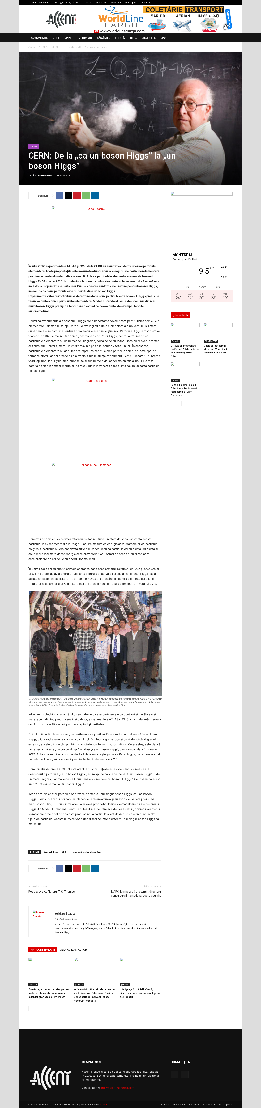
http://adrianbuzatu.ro (66, 919)
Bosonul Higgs (51, 851)
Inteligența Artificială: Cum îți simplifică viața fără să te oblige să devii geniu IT (140, 993)
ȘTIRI (56, 38)
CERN (64, 851)
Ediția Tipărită (131, 2)
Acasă (31, 47)
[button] (228, 38)
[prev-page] (30, 1008)
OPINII (68, 38)
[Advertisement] (95, 837)
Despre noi (115, 2)
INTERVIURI (85, 38)
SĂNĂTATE (103, 38)
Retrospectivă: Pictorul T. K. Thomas (51, 891)
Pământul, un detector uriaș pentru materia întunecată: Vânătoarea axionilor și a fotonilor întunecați (48, 993)
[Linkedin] (95, 195)
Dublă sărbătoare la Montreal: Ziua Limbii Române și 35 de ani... (216, 349)
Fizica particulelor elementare (86, 851)
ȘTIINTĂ (120, 38)
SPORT (165, 38)
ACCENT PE (149, 38)
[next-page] (37, 1008)
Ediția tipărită (225, 1104)
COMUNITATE (39, 38)
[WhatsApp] (86, 195)
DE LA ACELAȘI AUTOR (73, 949)
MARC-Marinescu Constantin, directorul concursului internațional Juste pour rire (136, 893)
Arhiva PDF (147, 2)
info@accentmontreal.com (117, 1087)
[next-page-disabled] (179, 403)
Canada (175, 341)
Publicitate (101, 2)
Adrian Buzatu (44, 175)
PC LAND (104, 1104)
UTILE (133, 38)
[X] (230, 2)
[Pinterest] (77, 195)
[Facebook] (223, 2)
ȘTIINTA (43, 47)
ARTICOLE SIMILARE (43, 949)
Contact (88, 2)
